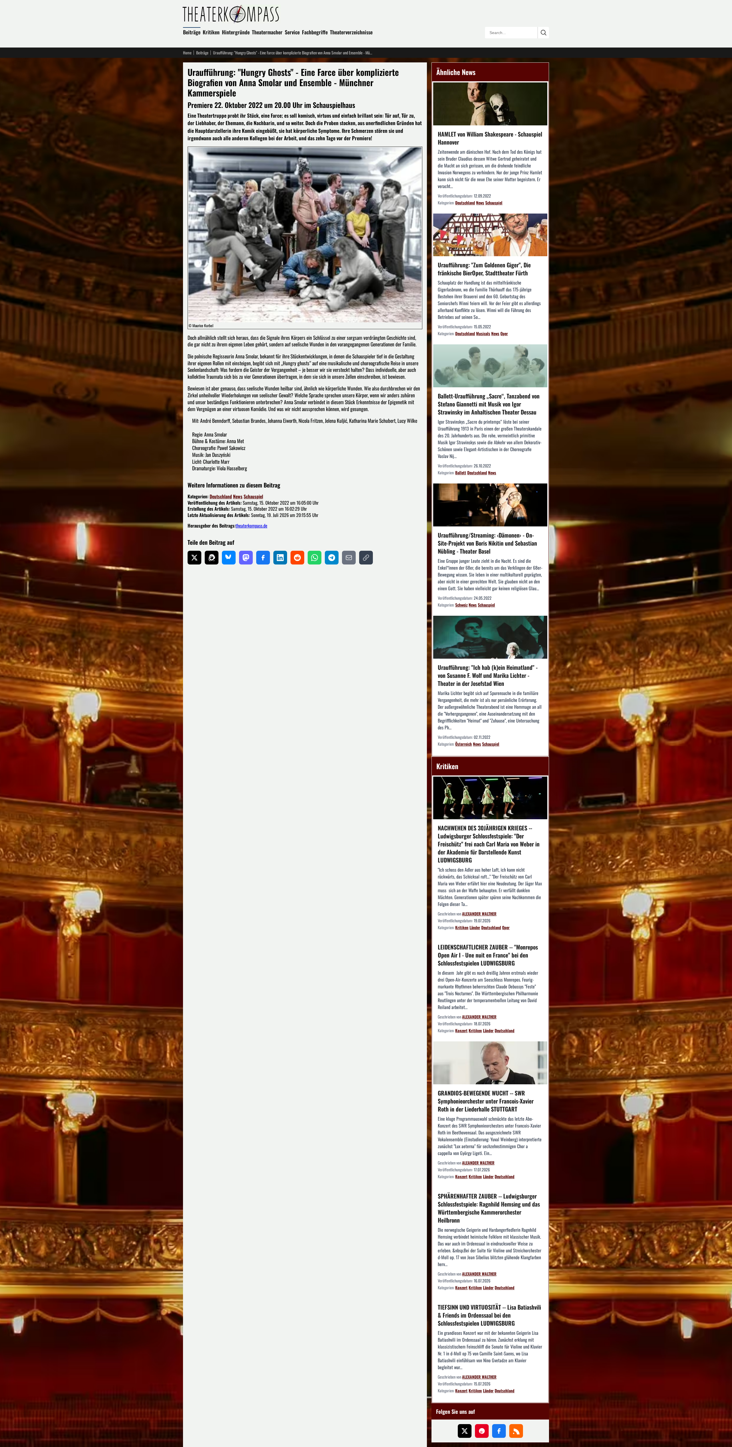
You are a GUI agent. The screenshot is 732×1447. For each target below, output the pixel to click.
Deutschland (221, 496)
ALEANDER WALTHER (478, 1163)
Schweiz (461, 605)
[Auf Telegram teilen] (332, 557)
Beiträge (191, 32)
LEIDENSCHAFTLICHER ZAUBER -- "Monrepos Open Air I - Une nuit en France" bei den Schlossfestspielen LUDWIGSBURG (488, 955)
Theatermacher (267, 32)
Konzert (461, 1030)
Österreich (463, 744)
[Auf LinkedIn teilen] (280, 557)
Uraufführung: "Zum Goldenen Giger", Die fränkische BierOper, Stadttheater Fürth (484, 268)
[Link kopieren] (366, 557)
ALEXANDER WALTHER (479, 914)
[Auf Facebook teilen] (263, 557)
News (237, 496)
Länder (475, 927)
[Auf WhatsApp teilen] (314, 557)
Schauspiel (253, 496)
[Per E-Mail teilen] (349, 557)
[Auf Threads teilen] (211, 557)
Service (292, 32)
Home (187, 53)
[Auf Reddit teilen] (297, 557)
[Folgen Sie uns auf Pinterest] (482, 1431)
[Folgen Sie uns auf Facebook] (499, 1431)
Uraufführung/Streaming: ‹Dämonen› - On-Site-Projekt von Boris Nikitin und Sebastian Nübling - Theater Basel (487, 543)
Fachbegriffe (315, 32)
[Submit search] (543, 32)
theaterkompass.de (251, 525)
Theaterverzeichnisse (351, 32)
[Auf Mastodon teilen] (246, 557)
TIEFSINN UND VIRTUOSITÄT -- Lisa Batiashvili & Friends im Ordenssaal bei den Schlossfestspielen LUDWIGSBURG (489, 1315)
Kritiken (211, 32)
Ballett (460, 472)
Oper (504, 333)
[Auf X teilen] (194, 557)
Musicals (483, 333)
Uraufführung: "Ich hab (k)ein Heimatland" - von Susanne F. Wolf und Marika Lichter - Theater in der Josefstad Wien (488, 675)
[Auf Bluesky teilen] (229, 557)
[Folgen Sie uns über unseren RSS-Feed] (516, 1431)
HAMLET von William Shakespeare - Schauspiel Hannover (490, 138)
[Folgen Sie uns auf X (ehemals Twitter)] (465, 1431)
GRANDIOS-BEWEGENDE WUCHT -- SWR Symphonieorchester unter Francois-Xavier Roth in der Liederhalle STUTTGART (486, 1101)
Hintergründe (236, 32)
